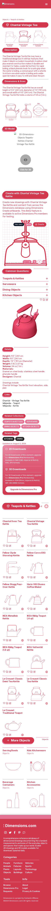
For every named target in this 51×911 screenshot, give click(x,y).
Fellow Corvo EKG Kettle (36, 554)
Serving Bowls (10, 750)
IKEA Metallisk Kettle (10, 617)
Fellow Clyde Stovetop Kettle (11, 554)
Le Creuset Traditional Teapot (12, 711)
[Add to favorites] (40, 299)
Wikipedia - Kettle (11, 406)
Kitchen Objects (31, 426)
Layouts (17, 869)
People (6, 863)
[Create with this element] (46, 299)
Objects (6, 20)
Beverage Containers (8, 783)
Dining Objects (11, 426)
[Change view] (44, 262)
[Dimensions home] (8, 4)
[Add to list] (43, 299)
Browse (7, 885)
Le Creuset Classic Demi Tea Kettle (13, 680)
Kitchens (8, 439)
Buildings (18, 872)
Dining (20, 439)
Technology (31, 869)
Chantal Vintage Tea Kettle (35, 522)
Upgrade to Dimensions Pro (23, 489)
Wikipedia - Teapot (11, 403)
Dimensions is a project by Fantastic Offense (20, 898)
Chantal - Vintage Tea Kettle (16, 400)
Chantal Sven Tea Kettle (12, 522)
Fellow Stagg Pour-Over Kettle (13, 585)
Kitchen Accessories (33, 783)
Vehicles (29, 863)
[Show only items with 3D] (46, 506)
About (25, 885)
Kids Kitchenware (36, 750)
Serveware (32, 422)
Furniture (18, 863)
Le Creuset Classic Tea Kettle (37, 680)
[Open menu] (46, 4)
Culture (28, 872)
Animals (7, 866)
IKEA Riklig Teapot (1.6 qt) (12, 648)
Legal (25, 888)
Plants (6, 869)
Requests (7, 891)
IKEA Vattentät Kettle (35, 648)
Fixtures (17, 866)
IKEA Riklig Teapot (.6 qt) (36, 617)
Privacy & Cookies (31, 891)
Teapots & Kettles (17, 20)
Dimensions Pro (10, 888)
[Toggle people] (39, 262)
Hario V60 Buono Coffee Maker (36, 585)
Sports (28, 866)
